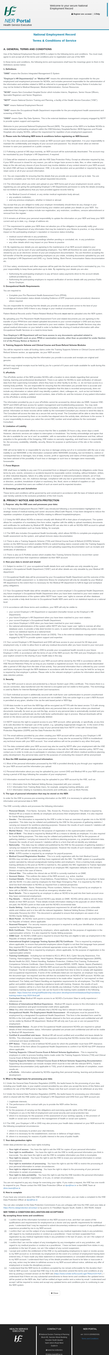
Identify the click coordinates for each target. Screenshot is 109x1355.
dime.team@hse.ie (11, 1188)
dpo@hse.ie (70, 1185)
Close (55, 1293)
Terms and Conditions (90, 1339)
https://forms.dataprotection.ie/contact (20, 1208)
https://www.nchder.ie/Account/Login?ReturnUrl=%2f (78, 1273)
